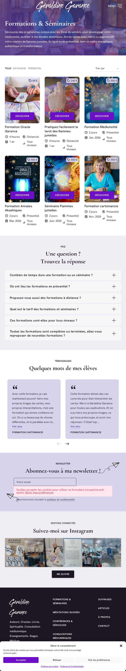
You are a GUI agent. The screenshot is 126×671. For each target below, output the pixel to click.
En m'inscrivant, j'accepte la (46, 499)
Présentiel (112, 132)
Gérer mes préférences (39, 492)
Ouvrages (104, 599)
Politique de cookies (49, 666)
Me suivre (63, 574)
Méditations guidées (66, 612)
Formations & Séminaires (62, 601)
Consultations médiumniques (62, 636)
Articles (103, 608)
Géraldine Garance (63, 5)
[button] (121, 645)
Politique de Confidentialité (72, 666)
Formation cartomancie (27, 432)
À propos (104, 617)
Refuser (57, 660)
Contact (104, 625)
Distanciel (33, 137)
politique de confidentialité (61, 499)
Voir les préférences (99, 660)
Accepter (21, 660)
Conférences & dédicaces (63, 623)
